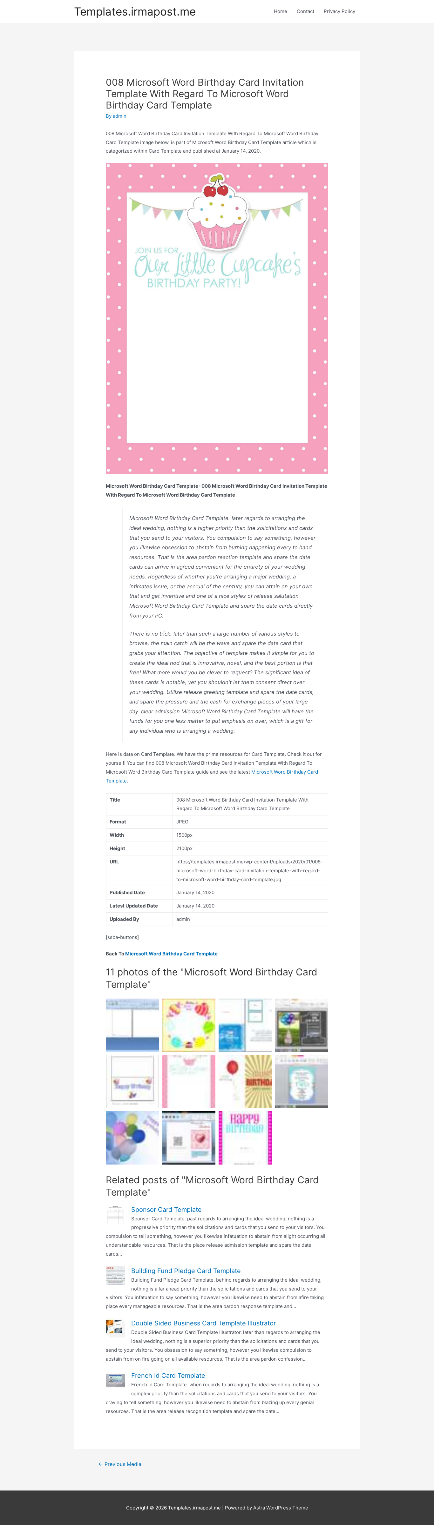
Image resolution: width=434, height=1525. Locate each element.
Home (280, 11)
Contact (305, 11)
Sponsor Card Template (166, 1209)
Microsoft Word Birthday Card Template (171, 954)
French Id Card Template (168, 1375)
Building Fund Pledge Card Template (186, 1271)
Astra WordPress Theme (280, 1508)
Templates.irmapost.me (135, 11)
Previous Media (119, 1464)
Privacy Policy (339, 11)
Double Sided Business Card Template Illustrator (203, 1323)
